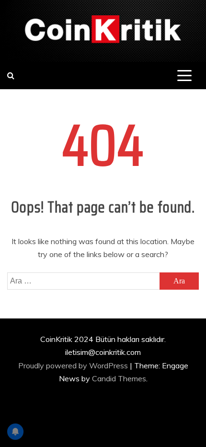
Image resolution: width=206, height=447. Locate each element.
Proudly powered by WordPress (74, 365)
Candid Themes (119, 378)
